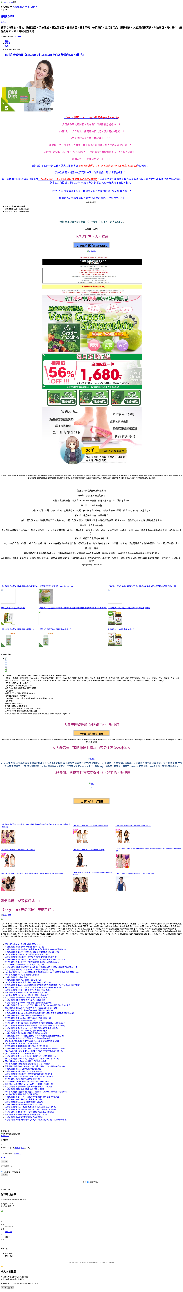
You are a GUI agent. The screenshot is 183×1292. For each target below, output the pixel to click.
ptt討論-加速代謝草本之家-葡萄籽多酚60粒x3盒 (22, 1054)
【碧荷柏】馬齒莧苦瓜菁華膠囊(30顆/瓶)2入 (17, 629)
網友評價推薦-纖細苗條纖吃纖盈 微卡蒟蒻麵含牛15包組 (26, 1115)
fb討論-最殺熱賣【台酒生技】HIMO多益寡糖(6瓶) (23, 1071)
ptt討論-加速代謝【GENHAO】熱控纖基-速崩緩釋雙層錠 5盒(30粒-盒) (31, 957)
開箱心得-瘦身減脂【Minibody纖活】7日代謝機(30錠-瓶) (26, 1061)
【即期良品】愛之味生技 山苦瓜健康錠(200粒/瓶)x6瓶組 (129, 608)
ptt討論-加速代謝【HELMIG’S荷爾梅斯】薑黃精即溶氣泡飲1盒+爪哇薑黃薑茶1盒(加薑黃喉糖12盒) (41, 972)
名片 (6, 46)
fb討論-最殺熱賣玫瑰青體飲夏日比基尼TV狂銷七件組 (25, 1000)
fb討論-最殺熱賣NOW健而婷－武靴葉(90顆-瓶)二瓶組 (25, 965)
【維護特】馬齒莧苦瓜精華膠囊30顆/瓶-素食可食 (19, 586)
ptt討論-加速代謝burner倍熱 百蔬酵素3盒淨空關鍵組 (24, 1102)
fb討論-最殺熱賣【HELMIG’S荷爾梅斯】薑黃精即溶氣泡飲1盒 (28, 1003)
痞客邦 (17, 1148)
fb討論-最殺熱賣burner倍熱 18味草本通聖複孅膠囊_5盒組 (26, 998)
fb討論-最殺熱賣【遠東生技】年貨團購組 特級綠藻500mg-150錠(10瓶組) (32, 962)
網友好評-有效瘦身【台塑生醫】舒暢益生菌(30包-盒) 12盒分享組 (29, 1076)
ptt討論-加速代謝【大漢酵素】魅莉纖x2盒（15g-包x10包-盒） (28, 1064)
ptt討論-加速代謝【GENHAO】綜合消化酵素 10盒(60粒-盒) (27, 995)
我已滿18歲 (5, 1288)
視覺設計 (18, 36)
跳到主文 (4, 22)
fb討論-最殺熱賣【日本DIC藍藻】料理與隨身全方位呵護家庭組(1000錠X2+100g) (35, 1023)
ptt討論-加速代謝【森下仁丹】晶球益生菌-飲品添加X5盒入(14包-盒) (30, 1107)
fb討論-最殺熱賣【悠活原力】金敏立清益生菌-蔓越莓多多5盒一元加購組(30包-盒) (35, 959)
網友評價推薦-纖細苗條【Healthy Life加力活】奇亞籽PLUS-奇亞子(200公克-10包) (35, 1066)
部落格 (7, 43)
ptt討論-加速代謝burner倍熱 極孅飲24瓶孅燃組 (22, 975)
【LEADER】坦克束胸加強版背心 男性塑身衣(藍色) (135, 873)
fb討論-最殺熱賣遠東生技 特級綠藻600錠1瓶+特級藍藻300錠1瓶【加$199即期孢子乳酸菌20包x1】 (41, 967)
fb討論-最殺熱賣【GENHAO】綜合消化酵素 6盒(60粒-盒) (26, 1046)
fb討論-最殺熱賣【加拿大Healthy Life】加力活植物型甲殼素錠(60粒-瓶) (31, 1028)
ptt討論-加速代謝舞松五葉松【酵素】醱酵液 (21, 1043)
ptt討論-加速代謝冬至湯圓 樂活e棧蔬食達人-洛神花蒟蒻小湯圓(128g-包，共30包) (35, 1026)
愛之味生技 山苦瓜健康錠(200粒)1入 (121, 629)
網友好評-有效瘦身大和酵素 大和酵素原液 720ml (23, 944)
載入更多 (4, 1161)
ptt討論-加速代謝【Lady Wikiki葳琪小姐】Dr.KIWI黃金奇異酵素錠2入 (30, 1109)
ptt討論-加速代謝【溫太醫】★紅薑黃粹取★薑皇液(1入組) (26, 954)
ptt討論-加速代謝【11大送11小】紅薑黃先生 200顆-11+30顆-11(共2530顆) (32, 1059)
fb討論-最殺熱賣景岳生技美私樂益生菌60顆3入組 (23, 1020)
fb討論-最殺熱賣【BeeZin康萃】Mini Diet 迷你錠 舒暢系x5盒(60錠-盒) (44, 54)
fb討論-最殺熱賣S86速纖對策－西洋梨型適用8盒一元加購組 (27, 1081)
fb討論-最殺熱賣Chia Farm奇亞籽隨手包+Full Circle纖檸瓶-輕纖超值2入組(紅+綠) (34, 1036)
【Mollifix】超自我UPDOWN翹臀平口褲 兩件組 (133, 826)
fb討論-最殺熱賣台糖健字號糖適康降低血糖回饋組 (24, 1117)
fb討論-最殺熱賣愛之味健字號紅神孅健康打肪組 (23, 1079)
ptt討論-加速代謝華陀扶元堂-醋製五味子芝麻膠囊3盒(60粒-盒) (28, 1038)
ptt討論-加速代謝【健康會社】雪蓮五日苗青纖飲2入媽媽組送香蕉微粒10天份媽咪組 (36, 1092)
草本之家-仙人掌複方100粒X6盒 (13, 608)
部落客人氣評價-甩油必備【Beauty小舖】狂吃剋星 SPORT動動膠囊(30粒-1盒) (34, 1051)
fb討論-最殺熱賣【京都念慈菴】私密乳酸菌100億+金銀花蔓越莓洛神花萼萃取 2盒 (35, 949)
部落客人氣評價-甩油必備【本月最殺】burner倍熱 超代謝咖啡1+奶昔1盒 (32, 1041)
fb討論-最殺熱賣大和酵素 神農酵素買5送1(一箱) (23, 980)
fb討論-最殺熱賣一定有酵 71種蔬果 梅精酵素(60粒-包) (25, 1015)
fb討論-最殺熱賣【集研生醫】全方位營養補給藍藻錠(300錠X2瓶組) (30, 1112)
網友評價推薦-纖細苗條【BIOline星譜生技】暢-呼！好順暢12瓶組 (29, 1084)
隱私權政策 (103, 1262)
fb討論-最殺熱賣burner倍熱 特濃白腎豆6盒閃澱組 (23, 1069)
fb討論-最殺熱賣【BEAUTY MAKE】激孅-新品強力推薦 (26, 1031)
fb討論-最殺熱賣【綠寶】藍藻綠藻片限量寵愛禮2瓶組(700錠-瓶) (29, 1010)
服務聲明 (111, 1262)
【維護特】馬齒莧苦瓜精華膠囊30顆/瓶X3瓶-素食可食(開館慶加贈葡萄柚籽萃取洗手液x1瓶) (142, 586)
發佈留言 (4, 1174)
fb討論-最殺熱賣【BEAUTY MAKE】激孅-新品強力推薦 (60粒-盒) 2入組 (32, 952)
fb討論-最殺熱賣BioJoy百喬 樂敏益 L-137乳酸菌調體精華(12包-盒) (29, 970)
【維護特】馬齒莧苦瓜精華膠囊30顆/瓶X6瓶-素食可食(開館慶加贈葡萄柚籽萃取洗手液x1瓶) (73, 608)
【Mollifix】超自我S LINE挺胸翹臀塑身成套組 (90, 826)
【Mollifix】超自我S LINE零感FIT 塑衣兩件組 (18, 850)
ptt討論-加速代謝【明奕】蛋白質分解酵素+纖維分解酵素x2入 (28, 990)
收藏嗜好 (17, 1154)
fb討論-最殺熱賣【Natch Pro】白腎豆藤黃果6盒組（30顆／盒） (28, 1018)
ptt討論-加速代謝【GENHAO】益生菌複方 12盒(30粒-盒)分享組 (28, 1074)
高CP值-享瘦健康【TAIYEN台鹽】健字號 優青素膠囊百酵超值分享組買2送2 (33, 987)
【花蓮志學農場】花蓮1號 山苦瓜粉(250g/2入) (56, 586)
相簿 (6, 41)
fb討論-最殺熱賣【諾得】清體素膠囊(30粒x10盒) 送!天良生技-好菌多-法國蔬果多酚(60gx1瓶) (39, 1013)
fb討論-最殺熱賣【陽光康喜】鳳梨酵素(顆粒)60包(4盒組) (26, 1033)
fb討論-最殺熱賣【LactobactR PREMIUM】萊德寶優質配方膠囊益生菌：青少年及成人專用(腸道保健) (42, 985)
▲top (3, 1157)
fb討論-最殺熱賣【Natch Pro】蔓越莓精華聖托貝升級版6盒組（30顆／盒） (32, 1097)
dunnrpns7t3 (5, 1136)
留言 (22, 1148)
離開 (12, 1288)
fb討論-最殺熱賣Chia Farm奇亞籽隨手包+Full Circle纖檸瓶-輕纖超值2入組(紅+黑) (34, 1048)
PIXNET (75, 1262)
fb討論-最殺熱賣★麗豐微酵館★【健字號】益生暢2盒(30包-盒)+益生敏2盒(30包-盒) (36, 1120)
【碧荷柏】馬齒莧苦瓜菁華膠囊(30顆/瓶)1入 (55, 629)
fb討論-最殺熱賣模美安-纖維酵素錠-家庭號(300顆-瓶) (24, 1089)
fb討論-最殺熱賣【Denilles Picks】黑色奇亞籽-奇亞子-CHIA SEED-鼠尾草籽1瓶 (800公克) (38, 1005)
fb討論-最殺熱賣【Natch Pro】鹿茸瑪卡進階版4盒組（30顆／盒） (29, 1087)
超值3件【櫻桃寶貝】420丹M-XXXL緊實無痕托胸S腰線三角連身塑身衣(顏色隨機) (32, 873)
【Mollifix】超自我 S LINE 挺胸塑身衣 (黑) (89, 850)
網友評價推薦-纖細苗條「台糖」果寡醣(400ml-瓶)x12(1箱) (26, 992)
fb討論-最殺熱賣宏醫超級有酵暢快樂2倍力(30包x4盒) (24, 947)
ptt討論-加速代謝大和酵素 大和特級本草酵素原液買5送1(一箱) (28, 982)
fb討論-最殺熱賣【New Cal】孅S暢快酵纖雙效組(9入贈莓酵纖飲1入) (30, 1056)
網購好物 (7, 16)
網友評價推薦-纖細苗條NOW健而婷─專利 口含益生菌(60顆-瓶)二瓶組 (31, 1008)
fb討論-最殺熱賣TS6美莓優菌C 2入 (18, 977)
